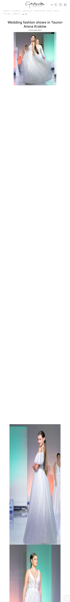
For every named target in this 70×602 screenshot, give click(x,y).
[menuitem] (7, 11)
